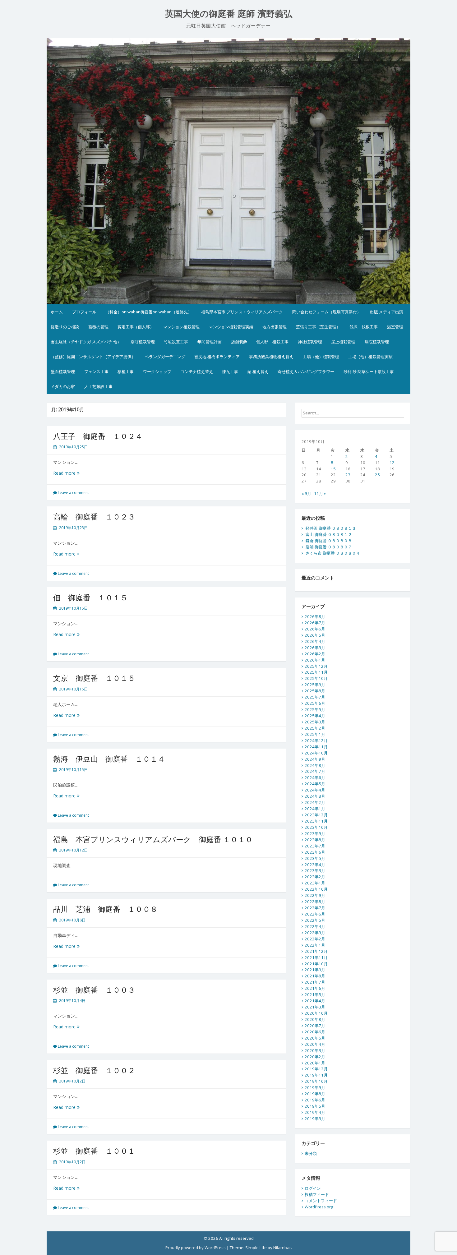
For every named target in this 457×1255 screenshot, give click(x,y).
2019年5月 (315, 1106)
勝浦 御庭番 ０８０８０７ (329, 547)
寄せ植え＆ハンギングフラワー (306, 371)
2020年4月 (315, 1044)
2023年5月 (315, 858)
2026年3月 (315, 647)
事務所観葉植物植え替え (271, 356)
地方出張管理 (274, 327)
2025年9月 (315, 684)
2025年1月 (315, 734)
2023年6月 (315, 852)
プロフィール (84, 312)
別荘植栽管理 (143, 341)
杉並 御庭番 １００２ (94, 1070)
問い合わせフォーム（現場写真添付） (326, 312)
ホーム (57, 312)
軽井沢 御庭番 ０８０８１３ (331, 528)
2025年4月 (315, 715)
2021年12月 (316, 951)
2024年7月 (315, 771)
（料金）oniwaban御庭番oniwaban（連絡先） (148, 312)
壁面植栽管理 (63, 371)
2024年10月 (316, 753)
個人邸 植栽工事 (272, 341)
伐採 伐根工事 (363, 327)
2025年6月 (315, 703)
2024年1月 (315, 808)
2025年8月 (315, 691)
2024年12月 (316, 740)
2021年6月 (315, 988)
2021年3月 (315, 1007)
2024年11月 (316, 747)
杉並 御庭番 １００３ (94, 990)
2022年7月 (315, 908)
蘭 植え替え (258, 371)
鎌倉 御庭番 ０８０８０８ (329, 540)
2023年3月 (315, 870)
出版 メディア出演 (386, 312)
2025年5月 (315, 709)
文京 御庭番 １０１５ (94, 678)
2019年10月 (316, 1081)
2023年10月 (316, 827)
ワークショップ (157, 371)
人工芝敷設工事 (98, 386)
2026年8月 (315, 616)
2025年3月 (315, 722)
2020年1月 (315, 1063)
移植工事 (126, 371)
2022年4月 (315, 926)
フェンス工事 (96, 371)
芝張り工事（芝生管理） (318, 327)
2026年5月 (315, 635)
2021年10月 (316, 964)
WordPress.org (319, 1207)
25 (377, 475)
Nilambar (282, 1247)
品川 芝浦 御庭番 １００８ (105, 909)
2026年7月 (315, 622)
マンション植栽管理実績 (231, 327)
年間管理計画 (209, 341)
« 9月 (306, 493)
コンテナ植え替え (197, 371)
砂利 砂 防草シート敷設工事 (369, 371)
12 (392, 462)
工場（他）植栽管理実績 (370, 356)
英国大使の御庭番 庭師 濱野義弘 (228, 14)
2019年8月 (315, 1093)
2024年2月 (315, 802)
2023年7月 (315, 846)
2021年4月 (315, 1001)
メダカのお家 (63, 386)
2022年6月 (315, 914)
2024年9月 (315, 759)
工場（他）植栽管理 (321, 356)
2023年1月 (315, 883)
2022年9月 (315, 895)
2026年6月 (315, 629)
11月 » (320, 493)
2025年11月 (316, 672)
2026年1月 (315, 660)
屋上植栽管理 (343, 341)
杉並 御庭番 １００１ (94, 1151)
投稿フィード (317, 1194)
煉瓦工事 (230, 371)
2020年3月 (315, 1050)
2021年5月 (315, 994)
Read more (68, 473)
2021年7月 (315, 982)
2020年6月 (315, 1032)
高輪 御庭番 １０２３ (94, 516)
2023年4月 (315, 864)
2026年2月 (315, 654)
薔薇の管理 (98, 327)
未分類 (311, 1153)
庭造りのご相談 (65, 327)
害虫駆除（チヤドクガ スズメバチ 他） (86, 341)
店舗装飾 (239, 341)
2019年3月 (315, 1118)
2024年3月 (315, 796)
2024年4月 (315, 790)
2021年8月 (315, 976)
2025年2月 (315, 728)
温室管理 (395, 327)
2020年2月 (315, 1056)
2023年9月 (315, 833)
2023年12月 (316, 815)
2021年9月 (315, 969)
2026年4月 (315, 641)
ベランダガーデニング (165, 356)
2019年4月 (315, 1112)
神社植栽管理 (310, 341)
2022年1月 (315, 945)
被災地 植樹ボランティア (217, 356)
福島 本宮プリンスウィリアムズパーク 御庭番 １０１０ (153, 839)
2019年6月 (315, 1100)
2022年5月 (315, 920)
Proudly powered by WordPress (195, 1247)
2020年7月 (315, 1025)
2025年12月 (316, 666)
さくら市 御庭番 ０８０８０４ (333, 553)
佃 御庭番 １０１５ (90, 597)
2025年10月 (316, 678)
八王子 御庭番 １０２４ (98, 436)
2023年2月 (315, 876)
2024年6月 (315, 777)
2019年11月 (316, 1075)
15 (333, 469)
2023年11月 (316, 821)
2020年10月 (316, 1013)
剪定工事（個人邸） (136, 327)
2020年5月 (315, 1038)
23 (347, 475)
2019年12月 (316, 1069)
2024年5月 (315, 784)
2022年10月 (316, 889)
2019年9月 (315, 1087)
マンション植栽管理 (181, 327)
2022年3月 (315, 932)
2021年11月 (316, 957)
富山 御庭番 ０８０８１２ (329, 534)
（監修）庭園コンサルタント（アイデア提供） (93, 356)
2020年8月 (315, 1019)
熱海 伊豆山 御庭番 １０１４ (109, 759)
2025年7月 (315, 697)
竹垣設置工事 (176, 341)
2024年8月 (315, 765)
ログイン (313, 1188)
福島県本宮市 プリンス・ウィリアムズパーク (242, 312)
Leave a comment (73, 492)
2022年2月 (315, 939)
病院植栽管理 (377, 341)
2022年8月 (315, 901)
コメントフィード (321, 1200)
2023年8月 (315, 839)
